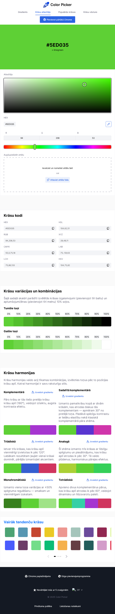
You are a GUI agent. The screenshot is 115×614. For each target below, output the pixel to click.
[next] (66, 556)
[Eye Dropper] (108, 124)
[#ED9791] (62, 532)
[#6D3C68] (23, 545)
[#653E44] (75, 545)
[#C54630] (36, 532)
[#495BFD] (10, 545)
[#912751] (102, 532)
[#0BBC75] (49, 545)
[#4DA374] (10, 532)
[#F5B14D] (62, 545)
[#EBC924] (49, 532)
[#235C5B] (89, 545)
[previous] (49, 556)
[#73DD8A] (36, 545)
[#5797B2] (23, 532)
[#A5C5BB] (75, 532)
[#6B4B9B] (89, 532)
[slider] (57, 95)
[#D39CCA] (102, 545)
